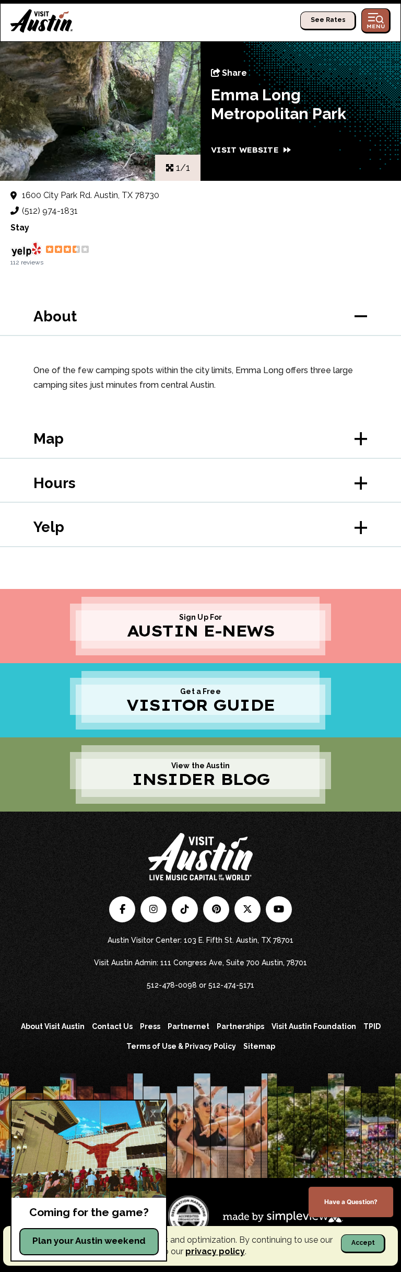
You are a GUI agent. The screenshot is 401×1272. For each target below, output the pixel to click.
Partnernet (188, 1026)
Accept (363, 1242)
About (55, 316)
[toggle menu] (376, 20)
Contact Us (112, 1026)
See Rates (328, 20)
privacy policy (215, 1251)
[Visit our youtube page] (279, 909)
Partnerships (240, 1026)
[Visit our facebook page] (122, 909)
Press (150, 1026)
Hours (54, 483)
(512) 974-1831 (50, 211)
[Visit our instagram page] (153, 909)
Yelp (48, 527)
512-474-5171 (231, 985)
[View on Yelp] (26, 249)
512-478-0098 (172, 985)
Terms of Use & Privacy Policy (181, 1046)
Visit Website (244, 150)
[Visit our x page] (247, 909)
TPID (372, 1026)
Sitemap (259, 1046)
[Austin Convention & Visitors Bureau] (41, 21)
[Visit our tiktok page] (185, 909)
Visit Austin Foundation (314, 1026)
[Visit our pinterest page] (216, 909)
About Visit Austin (53, 1026)
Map (48, 438)
